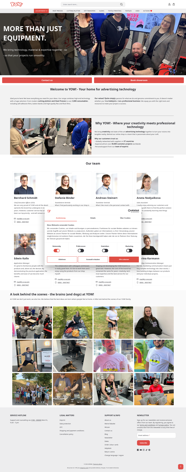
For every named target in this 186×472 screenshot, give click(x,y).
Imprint (62, 420)
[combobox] (89, 4)
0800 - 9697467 (23, 222)
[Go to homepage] (16, 4)
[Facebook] (138, 450)
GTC (61, 427)
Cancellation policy (66, 434)
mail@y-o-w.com (23, 218)
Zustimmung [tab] (61, 218)
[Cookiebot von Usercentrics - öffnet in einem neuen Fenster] (129, 211)
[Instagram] (144, 450)
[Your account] (169, 4)
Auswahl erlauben (93, 259)
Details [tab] (93, 218)
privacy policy (164, 425)
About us (108, 420)
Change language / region (114, 455)
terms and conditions (147, 425)
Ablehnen (62, 259)
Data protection (65, 424)
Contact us (47, 80)
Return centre (110, 452)
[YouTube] (141, 450)
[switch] (81, 250)
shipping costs (84, 468)
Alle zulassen (124, 259)
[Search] (121, 4)
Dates (107, 441)
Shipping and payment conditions (72, 431)
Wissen (107, 427)
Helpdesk (108, 448)
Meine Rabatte (110, 424)
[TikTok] (146, 450)
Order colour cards (111, 445)
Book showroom (139, 80)
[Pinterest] (149, 450)
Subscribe (143, 443)
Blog (106, 434)
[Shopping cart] (174, 4)
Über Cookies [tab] (125, 218)
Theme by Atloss (97, 464)
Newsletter (108, 438)
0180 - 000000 (36, 420)
